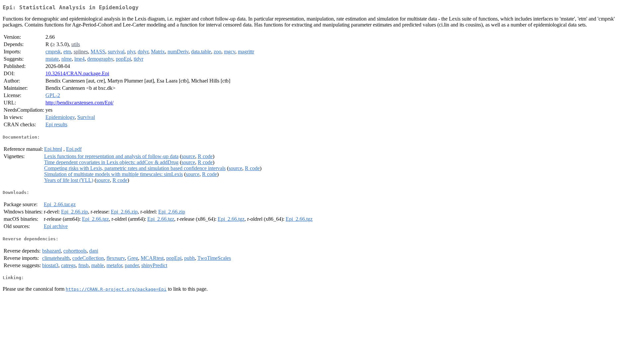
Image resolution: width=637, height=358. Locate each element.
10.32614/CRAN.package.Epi (77, 73)
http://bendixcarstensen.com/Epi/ (79, 102)
